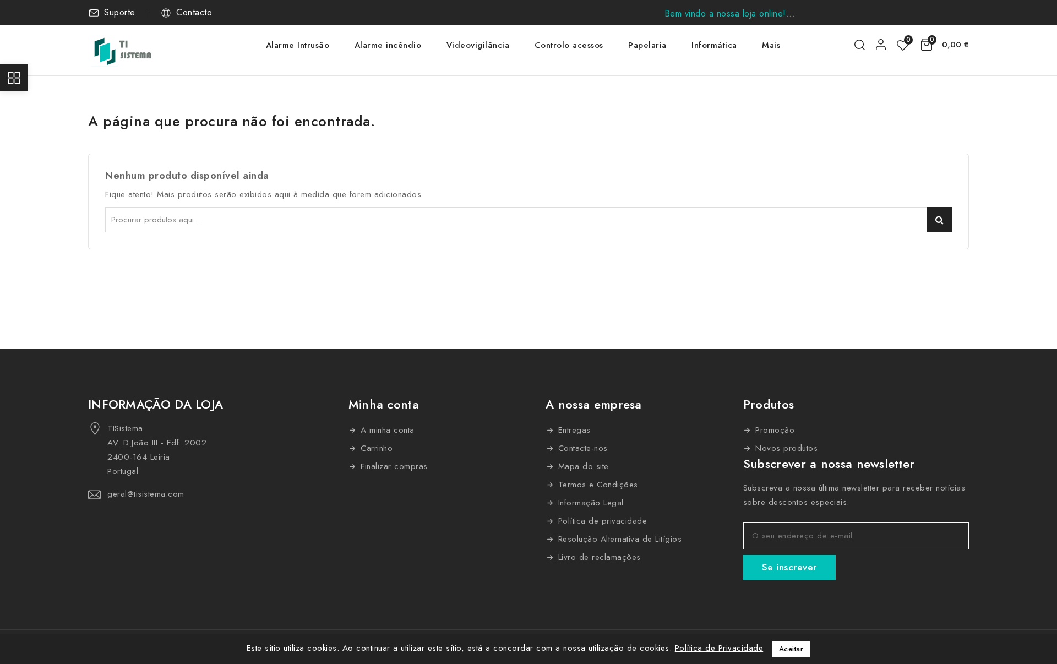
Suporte (119, 12)
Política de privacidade (601, 521)
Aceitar (791, 649)
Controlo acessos (569, 45)
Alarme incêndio (388, 45)
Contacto (194, 12)
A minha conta (386, 430)
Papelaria (647, 45)
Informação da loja (155, 404)
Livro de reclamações (598, 557)
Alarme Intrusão (298, 45)
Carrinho (375, 448)
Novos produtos (785, 448)
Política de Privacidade (719, 648)
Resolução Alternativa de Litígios (618, 539)
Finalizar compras (393, 466)
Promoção (774, 430)
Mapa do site (582, 466)
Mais (771, 45)
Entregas (573, 430)
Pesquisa (939, 219)
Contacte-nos (581, 448)
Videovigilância (478, 45)
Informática (714, 45)
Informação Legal (589, 503)
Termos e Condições (596, 484)
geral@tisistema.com (145, 493)
